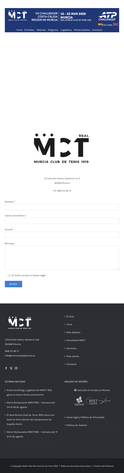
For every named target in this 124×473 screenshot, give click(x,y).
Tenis (69, 324)
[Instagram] (16, 368)
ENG (110, 25)
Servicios (72, 348)
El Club (70, 316)
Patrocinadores (82, 29)
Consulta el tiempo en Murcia (93, 390)
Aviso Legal (39, 275)
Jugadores (66, 29)
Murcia (17, 344)
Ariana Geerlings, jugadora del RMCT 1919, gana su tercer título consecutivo (29, 392)
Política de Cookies (77, 425)
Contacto (97, 29)
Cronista (11, 339)
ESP (104, 25)
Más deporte (73, 332)
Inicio (19, 29)
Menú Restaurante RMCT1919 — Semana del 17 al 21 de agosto (32, 434)
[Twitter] (11, 368)
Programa (53, 29)
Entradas (29, 29)
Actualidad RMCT (76, 340)
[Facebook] (6, 368)
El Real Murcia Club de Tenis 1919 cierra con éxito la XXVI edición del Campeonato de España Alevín (30, 420)
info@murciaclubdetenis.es (20, 355)
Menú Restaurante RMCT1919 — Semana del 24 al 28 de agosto (31, 405)
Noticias (41, 29)
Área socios (73, 356)
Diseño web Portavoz (104, 466)
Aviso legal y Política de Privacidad (85, 417)
